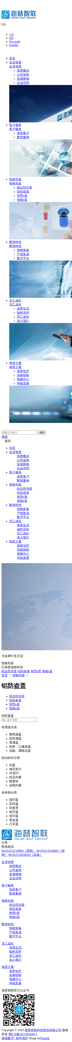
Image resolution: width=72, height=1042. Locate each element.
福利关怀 (23, 312)
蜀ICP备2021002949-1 (22, 1034)
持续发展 (23, 383)
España (13, 45)
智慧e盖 (22, 195)
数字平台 (23, 258)
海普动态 (23, 371)
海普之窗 (15, 363)
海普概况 (23, 70)
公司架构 (23, 74)
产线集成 (23, 254)
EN (11, 38)
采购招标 (23, 375)
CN (11, 34)
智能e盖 (22, 199)
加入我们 (23, 320)
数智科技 (15, 242)
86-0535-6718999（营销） (19, 850)
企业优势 (23, 82)
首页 (12, 58)
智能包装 (15, 179)
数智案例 (23, 137)
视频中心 (23, 379)
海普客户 (23, 133)
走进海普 (15, 62)
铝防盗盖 (23, 191)
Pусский (14, 41)
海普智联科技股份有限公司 (43, 1030)
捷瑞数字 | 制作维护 (15, 1038)
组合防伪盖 (24, 187)
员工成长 (15, 300)
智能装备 (23, 250)
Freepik (45, 1038)
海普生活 (23, 308)
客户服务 (15, 125)
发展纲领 (23, 78)
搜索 (41, 432)
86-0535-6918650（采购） (25, 854)
